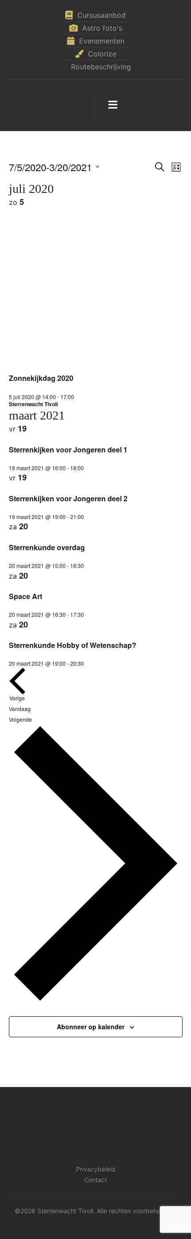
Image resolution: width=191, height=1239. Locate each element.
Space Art (25, 596)
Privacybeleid (95, 1169)
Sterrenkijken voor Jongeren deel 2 (68, 498)
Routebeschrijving (101, 66)
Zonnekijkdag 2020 (41, 378)
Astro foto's (102, 28)
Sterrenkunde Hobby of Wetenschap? (72, 645)
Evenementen (101, 40)
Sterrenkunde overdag (47, 547)
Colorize (102, 53)
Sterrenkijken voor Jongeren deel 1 (68, 449)
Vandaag (20, 708)
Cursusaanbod (101, 15)
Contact (95, 1179)
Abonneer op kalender (90, 1026)
